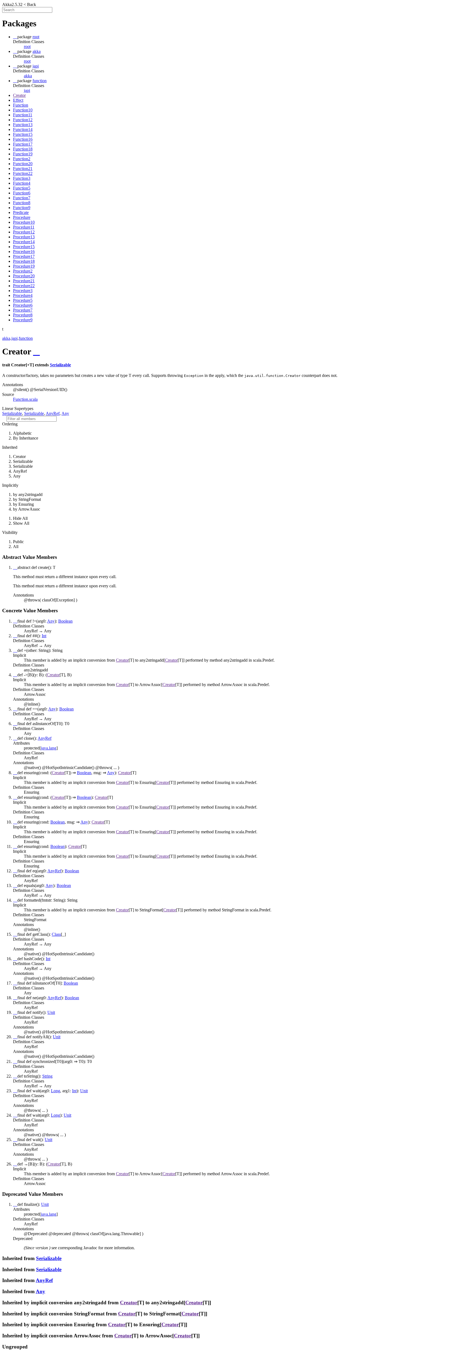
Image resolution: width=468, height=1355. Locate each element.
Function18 (22, 149)
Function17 (22, 144)
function (26, 338)
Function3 (21, 178)
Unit (51, 1012)
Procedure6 (22, 305)
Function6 (21, 193)
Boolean (65, 621)
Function (20, 105)
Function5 (21, 188)
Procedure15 (24, 246)
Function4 (21, 183)
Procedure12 (24, 232)
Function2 (21, 158)
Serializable (60, 365)
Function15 (22, 134)
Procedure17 (24, 256)
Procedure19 (24, 266)
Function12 (22, 119)
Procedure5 (22, 300)
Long (55, 1090)
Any (65, 413)
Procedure (21, 217)
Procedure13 (24, 237)
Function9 (21, 207)
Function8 (21, 202)
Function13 (22, 124)
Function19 (22, 154)
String (47, 1076)
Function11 (22, 115)
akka (28, 75)
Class (56, 934)
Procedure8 (22, 315)
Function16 (22, 139)
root (27, 46)
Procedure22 (24, 285)
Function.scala (25, 399)
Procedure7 (22, 310)
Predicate (21, 212)
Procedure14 (24, 241)
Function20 (22, 163)
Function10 (22, 110)
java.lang (48, 748)
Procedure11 (23, 227)
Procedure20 (24, 276)
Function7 (21, 198)
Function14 (22, 129)
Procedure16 (24, 251)
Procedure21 (24, 280)
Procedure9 (22, 320)
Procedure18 (24, 261)
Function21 (22, 168)
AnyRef (53, 413)
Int (44, 635)
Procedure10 (24, 222)
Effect (18, 100)
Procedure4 (22, 295)
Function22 (22, 173)
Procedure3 (22, 290)
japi (27, 90)
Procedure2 (22, 271)
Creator (19, 95)
